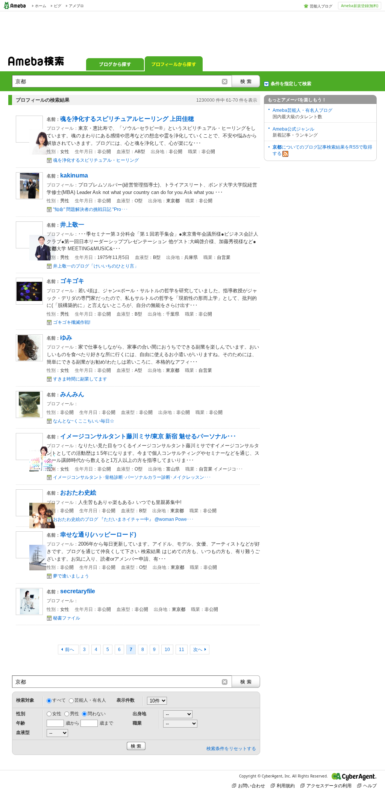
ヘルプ (370, 785)
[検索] (246, 81)
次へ (197, 649)
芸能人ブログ (321, 6)
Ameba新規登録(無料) (359, 5)
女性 (56, 713)
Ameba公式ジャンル (293, 129)
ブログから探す (115, 63)
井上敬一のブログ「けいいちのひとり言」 (96, 266)
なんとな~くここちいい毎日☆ (83, 421)
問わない (97, 713)
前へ (70, 649)
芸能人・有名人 (90, 700)
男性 (74, 713)
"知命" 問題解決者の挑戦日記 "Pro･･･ (90, 209)
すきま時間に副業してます (80, 379)
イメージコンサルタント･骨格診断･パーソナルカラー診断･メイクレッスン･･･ (132, 477)
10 (167, 649)
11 (181, 649)
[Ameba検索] (36, 63)
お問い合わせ (251, 785)
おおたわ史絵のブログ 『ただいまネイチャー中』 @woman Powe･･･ (123, 519)
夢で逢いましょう (71, 576)
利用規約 (286, 785)
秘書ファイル (66, 618)
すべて (59, 700)
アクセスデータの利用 (329, 785)
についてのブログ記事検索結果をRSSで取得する (322, 150)
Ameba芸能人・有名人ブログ (302, 110)
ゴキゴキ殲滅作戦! (71, 322)
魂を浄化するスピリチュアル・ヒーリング (96, 160)
